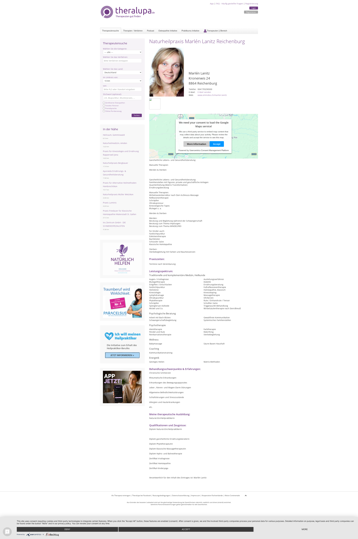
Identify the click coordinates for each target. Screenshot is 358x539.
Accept (216, 144)
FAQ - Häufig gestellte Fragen (229, 3)
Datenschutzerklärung (180, 495)
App (212, 3)
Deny (67, 529)
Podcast (150, 30)
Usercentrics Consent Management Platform (209, 150)
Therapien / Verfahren (133, 30)
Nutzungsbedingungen (161, 495)
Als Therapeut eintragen (120, 495)
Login (254, 8)
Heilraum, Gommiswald (114, 135)
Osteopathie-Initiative (167, 30)
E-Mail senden (204, 92)
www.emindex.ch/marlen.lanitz (212, 95)
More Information (196, 144)
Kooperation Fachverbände (212, 495)
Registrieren (251, 12)
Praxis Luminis (109, 202)
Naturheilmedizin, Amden (115, 143)
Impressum (195, 495)
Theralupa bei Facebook (141, 495)
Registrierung (251, 3)
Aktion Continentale (232, 495)
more (305, 529)
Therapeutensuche (110, 30)
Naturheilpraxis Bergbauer (115, 163)
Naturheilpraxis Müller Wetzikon (118, 194)
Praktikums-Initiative (190, 30)
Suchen (137, 115)
